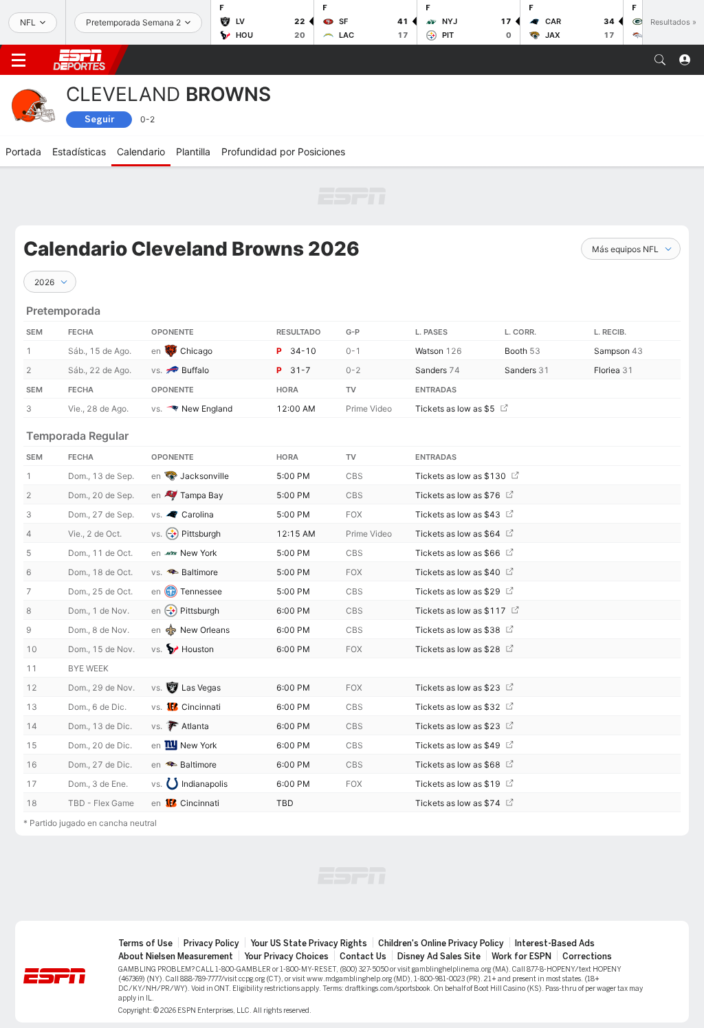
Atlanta (195, 726)
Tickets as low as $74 (457, 803)
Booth (516, 351)
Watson (429, 351)
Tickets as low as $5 (455, 408)
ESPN (79, 60)
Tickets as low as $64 (457, 533)
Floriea (607, 370)
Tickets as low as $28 (457, 649)
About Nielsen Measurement (175, 956)
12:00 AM (296, 408)
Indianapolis (205, 784)
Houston (198, 649)
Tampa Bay (201, 495)
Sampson (612, 351)
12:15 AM (296, 533)
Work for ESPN (521, 956)
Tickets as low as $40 (457, 572)
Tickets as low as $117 (460, 610)
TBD (285, 803)
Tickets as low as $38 (457, 630)
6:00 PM (293, 610)
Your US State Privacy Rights (308, 943)
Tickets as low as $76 (457, 495)
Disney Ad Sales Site (439, 956)
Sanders (431, 370)
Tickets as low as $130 (460, 476)
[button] (660, 59)
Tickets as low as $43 (457, 514)
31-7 (300, 370)
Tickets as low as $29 (457, 591)
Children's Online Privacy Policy (441, 943)
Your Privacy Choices (286, 956)
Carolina (198, 514)
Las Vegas (201, 687)
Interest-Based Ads (555, 943)
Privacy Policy (211, 943)
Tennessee (201, 591)
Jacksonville (204, 476)
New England (207, 408)
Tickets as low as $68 (457, 764)
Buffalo (195, 370)
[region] (352, 552)
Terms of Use (145, 943)
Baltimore (200, 572)
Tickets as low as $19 (457, 784)
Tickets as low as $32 (457, 707)
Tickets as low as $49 (457, 745)
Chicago (196, 351)
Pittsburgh (201, 533)
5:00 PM (293, 476)
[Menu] (18, 60)
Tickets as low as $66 (457, 553)
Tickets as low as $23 (457, 687)
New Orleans (205, 630)
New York (198, 553)
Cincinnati (201, 707)
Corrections (587, 956)
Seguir (99, 119)
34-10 (303, 351)
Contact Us (363, 956)
